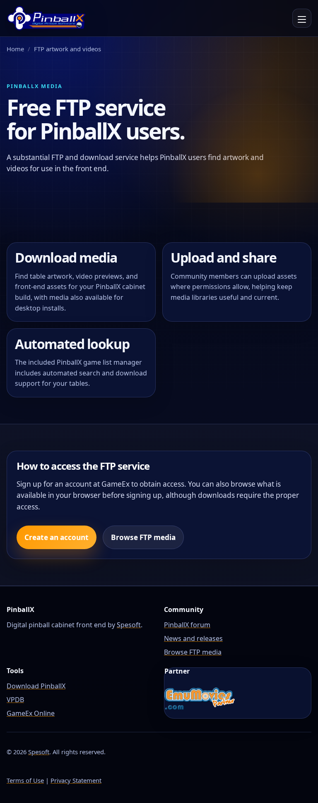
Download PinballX (36, 686)
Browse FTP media (143, 537)
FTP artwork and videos (67, 49)
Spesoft (129, 624)
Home (15, 49)
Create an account (56, 537)
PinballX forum (187, 624)
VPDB (15, 699)
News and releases (193, 638)
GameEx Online (31, 713)
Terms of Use (25, 780)
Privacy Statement (76, 780)
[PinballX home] (46, 18)
